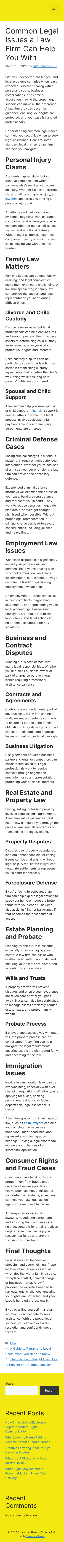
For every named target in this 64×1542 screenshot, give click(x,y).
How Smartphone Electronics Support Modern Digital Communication (26, 1427)
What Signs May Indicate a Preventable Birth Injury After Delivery (26, 1473)
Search (10, 1383)
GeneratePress (35, 1536)
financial (37, 410)
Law (13, 1343)
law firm (11, 199)
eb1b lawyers (33, 1123)
